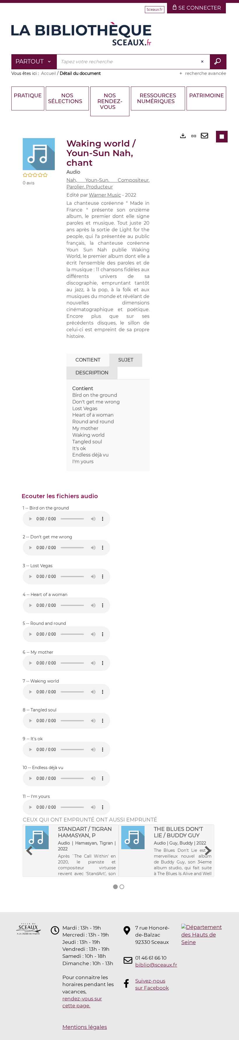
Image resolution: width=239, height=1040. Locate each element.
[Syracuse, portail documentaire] (81, 33)
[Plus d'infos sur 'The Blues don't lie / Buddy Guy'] (135, 837)
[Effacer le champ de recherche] (203, 61)
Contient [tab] (87, 360)
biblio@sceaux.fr (152, 965)
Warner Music (105, 195)
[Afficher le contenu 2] (121, 886)
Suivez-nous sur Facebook (152, 984)
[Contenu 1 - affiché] (115, 886)
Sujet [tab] (125, 360)
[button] (39, 153)
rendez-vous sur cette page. (82, 1002)
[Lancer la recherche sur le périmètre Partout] (218, 61)
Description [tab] (91, 373)
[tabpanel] (108, 425)
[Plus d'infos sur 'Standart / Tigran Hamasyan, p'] (39, 837)
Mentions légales (84, 1027)
